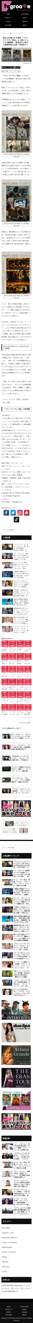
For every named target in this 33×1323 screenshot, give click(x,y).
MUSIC (24, 1309)
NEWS (18, 67)
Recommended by (23, 717)
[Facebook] (6, 513)
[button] (29, 530)
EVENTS (8, 1312)
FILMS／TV (8, 1309)
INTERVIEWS (24, 1306)
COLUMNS (8, 1315)
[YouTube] (27, 513)
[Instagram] (20, 513)
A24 (4, 71)
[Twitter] (13, 513)
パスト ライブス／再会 (14, 71)
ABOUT (24, 1315)
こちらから (27, 1288)
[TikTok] (16, 519)
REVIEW (24, 1312)
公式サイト (5, 499)
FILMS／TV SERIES (8, 67)
